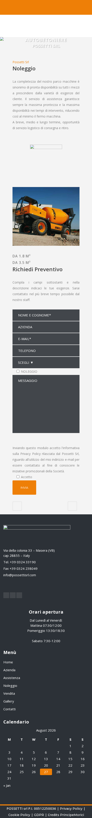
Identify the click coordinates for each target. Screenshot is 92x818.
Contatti (9, 709)
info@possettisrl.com (19, 575)
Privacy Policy (71, 809)
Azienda (9, 670)
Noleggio (10, 685)
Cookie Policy (19, 815)
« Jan (6, 785)
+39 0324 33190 (23, 562)
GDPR (39, 815)
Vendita (9, 693)
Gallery (8, 701)
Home (8, 662)
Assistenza (11, 677)
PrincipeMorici (72, 815)
